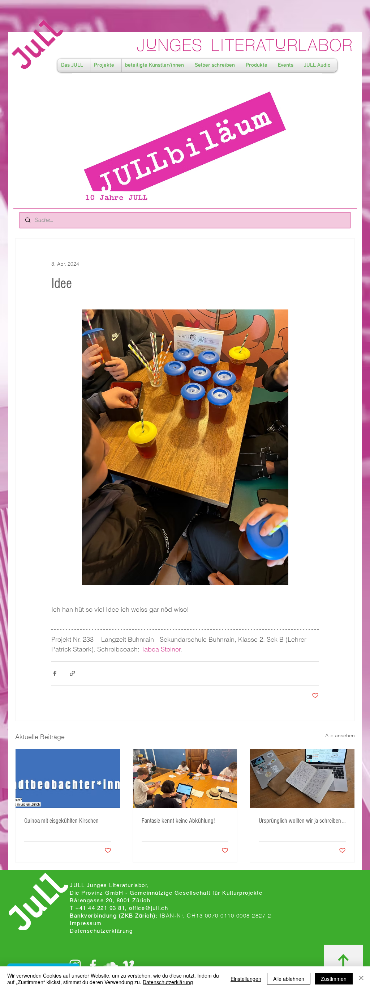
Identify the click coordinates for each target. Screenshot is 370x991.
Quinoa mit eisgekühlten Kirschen (61, 821)
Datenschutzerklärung (168, 982)
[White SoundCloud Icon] (110, 965)
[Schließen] (361, 978)
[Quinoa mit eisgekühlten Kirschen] (68, 778)
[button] (73, 65)
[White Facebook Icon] (92, 965)
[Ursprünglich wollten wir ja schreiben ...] (302, 778)
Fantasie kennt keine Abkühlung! (178, 821)
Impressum (86, 923)
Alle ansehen (340, 735)
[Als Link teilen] (72, 673)
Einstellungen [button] (246, 978)
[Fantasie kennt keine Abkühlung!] (185, 778)
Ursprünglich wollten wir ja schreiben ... (302, 821)
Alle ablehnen (288, 978)
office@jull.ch (148, 908)
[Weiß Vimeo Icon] (128, 965)
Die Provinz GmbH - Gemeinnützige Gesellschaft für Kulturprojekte (166, 893)
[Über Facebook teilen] (54, 673)
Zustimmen (334, 978)
